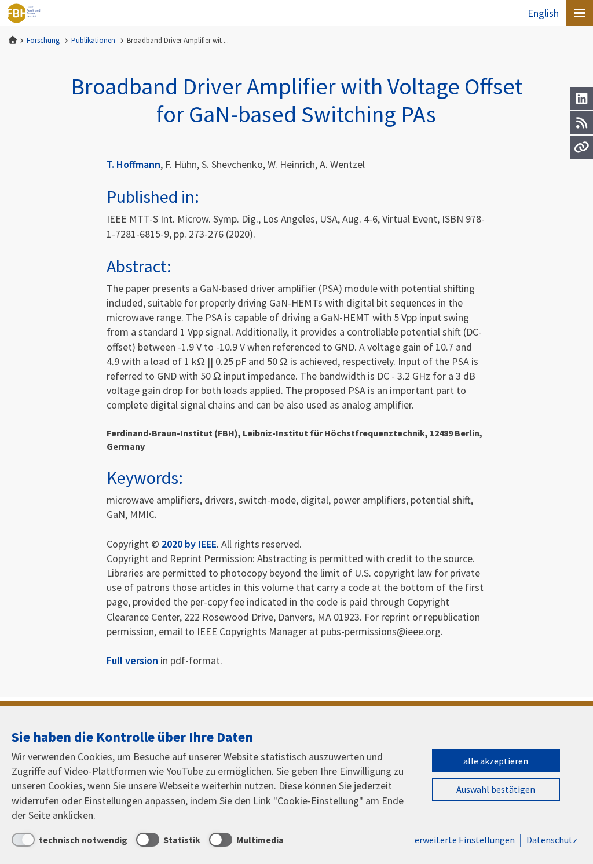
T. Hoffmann (133, 164)
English (543, 13)
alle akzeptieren (495, 761)
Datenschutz (551, 839)
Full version (132, 660)
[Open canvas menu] (579, 13)
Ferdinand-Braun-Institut (23, 13)
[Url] (581, 147)
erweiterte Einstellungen (465, 839)
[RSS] (581, 122)
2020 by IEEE (189, 544)
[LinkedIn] (581, 98)
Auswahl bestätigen (495, 789)
